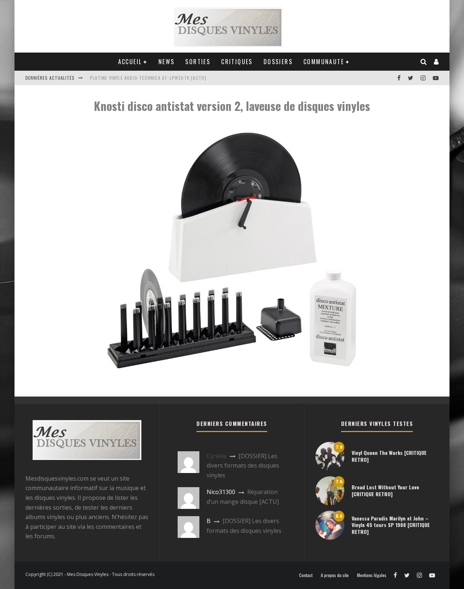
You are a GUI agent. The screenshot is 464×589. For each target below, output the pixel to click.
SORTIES (197, 61)
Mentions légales (371, 575)
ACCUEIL (130, 61)
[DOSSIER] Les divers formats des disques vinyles (243, 465)
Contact (305, 575)
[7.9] (329, 469)
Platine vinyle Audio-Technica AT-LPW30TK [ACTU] (148, 78)
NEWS (166, 61)
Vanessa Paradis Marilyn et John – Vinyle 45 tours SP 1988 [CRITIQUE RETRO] (391, 524)
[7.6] (329, 503)
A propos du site (335, 575)
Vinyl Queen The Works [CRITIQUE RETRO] (389, 456)
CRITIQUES (237, 61)
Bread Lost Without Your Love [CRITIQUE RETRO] (385, 490)
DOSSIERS (278, 61)
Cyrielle (217, 456)
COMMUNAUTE (323, 61)
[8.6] (329, 538)
